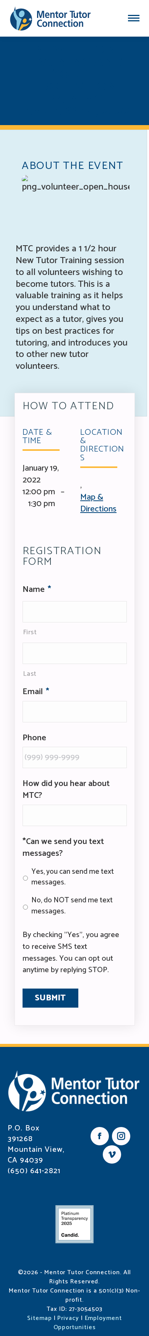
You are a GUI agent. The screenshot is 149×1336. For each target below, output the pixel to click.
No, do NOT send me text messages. (72, 906)
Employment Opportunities (87, 1323)
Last (30, 674)
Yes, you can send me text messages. (72, 878)
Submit (50, 998)
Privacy (68, 1318)
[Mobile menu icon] (133, 18)
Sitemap (39, 1318)
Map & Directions (98, 503)
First (30, 632)
